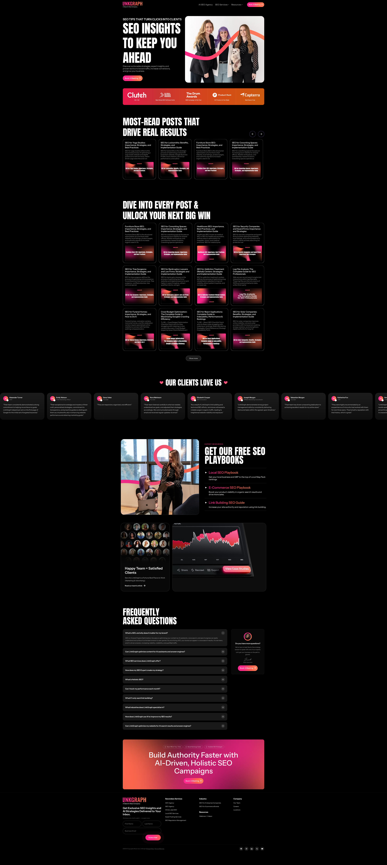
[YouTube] (262, 849)
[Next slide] (261, 134)
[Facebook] (241, 849)
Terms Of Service (159, 848)
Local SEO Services (171, 813)
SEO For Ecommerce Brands (209, 806)
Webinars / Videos (205, 816)
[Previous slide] (252, 134)
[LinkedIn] (252, 849)
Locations (236, 810)
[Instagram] (246, 849)
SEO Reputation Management (175, 820)
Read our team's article (135, 585)
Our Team (236, 803)
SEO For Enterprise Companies (210, 803)
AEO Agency (169, 803)
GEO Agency (169, 806)
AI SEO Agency (206, 4)
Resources (236, 4)
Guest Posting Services (173, 817)
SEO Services (221, 4)
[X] (257, 849)
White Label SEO (171, 810)
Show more (193, 358)
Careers (236, 806)
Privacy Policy (150, 848)
